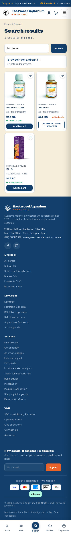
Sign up (53, 467)
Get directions (13, 424)
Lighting (9, 301)
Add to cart (19, 126)
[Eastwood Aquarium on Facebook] (7, 245)
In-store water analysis (18, 368)
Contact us (11, 429)
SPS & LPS (10, 266)
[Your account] (49, 13)
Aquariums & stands (16, 322)
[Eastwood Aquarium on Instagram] (16, 245)
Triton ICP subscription (17, 373)
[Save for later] (30, 75)
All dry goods (12, 327)
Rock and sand (13, 286)
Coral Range (11, 347)
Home (7, 24)
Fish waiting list (13, 358)
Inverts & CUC (12, 281)
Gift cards (10, 363)
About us (9, 435)
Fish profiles (11, 342)
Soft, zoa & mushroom (17, 271)
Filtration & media (15, 306)
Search (58, 48)
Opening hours (13, 419)
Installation (10, 383)
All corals (9, 260)
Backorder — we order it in (51, 124)
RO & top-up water (15, 312)
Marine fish (10, 276)
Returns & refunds (15, 399)
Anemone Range (14, 353)
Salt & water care (14, 317)
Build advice (11, 378)
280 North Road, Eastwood (20, 414)
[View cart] (56, 13)
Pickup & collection (15, 388)
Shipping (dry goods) (16, 394)
